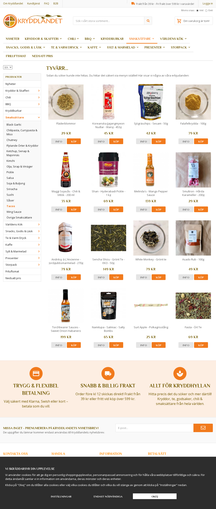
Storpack (179, 47)
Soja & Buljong (16, 183)
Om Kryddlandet (13, 3)
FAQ (46, 3)
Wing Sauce (14, 212)
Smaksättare (140, 38)
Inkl (202, 10)
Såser (10, 200)
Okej (154, 496)
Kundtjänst (33, 3)
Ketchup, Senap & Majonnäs (18, 153)
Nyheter (12, 38)
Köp (74, 141)
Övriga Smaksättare (19, 217)
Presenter (153, 47)
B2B (55, 3)
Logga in (208, 3)
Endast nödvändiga (108, 496)
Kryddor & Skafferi (41, 38)
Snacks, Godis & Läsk (24, 47)
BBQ (88, 38)
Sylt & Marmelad (121, 47)
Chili (72, 38)
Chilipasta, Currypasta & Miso (22, 132)
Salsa (10, 178)
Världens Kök (171, 38)
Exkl (210, 10)
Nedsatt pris (42, 56)
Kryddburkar (112, 38)
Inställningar (61, 496)
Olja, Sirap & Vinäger (20, 166)
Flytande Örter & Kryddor (22, 145)
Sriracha (12, 189)
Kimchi (11, 161)
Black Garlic (14, 124)
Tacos (11, 206)
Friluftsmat (16, 56)
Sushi (10, 195)
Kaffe (93, 47)
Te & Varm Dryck (64, 47)
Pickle (10, 172)
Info (58, 141)
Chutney (12, 140)
